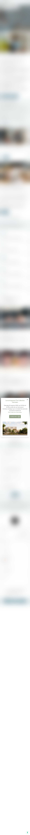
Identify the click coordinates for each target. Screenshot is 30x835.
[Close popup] (27, 399)
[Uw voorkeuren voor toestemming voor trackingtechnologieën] (27, 832)
